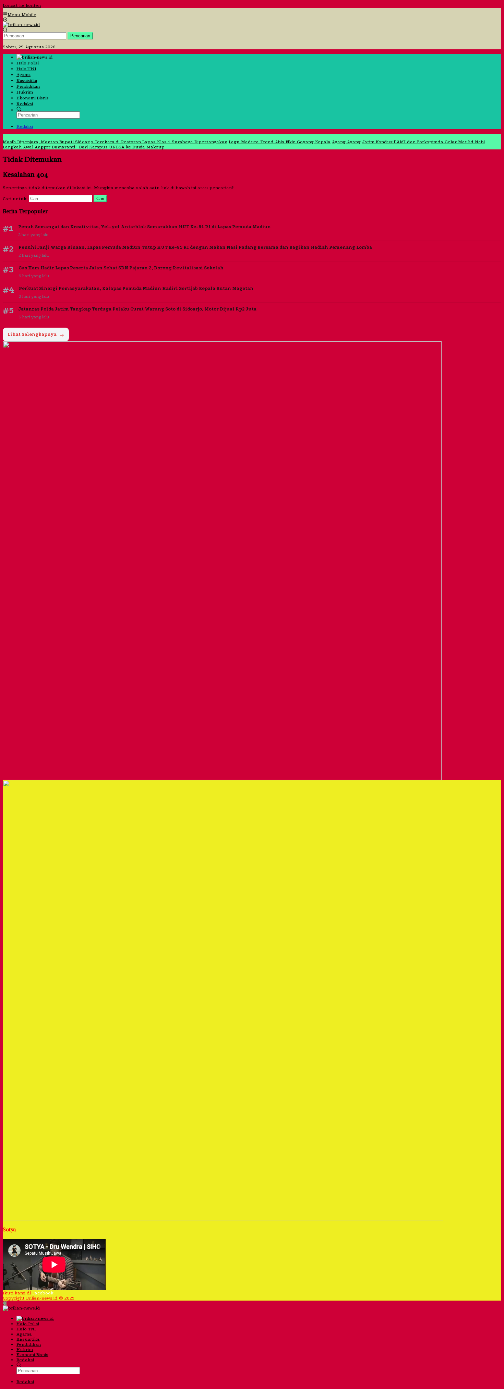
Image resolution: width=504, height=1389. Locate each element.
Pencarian (80, 35)
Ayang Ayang (346, 141)
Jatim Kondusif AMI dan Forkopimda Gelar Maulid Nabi (423, 141)
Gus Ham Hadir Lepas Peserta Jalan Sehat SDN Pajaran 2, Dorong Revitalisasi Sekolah (121, 267)
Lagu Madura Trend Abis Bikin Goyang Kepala (280, 141)
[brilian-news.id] (21, 24)
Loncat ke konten (22, 5)
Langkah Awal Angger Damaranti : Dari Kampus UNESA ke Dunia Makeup (84, 146)
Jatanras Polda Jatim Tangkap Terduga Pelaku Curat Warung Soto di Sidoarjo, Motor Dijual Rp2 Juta (137, 309)
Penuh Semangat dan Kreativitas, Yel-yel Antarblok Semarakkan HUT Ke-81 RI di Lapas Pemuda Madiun (144, 226)
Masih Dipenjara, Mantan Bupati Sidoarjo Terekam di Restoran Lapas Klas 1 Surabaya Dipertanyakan (115, 141)
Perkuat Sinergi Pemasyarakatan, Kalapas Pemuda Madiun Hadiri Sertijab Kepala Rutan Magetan (136, 288)
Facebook (42, 1292)
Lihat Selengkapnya (36, 335)
